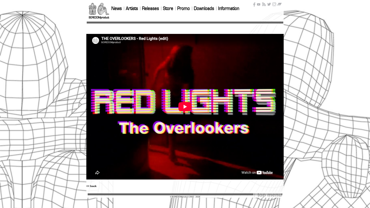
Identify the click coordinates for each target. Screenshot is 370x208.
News (116, 8)
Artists (132, 8)
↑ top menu (267, 195)
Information (228, 8)
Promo (183, 8)
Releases (150, 8)
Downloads (204, 8)
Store (168, 8)
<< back (91, 186)
